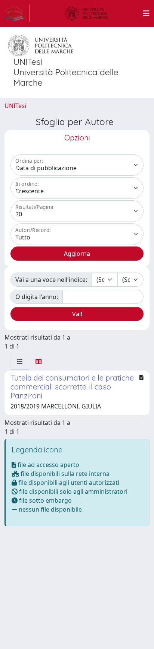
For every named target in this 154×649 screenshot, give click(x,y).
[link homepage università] (86, 13)
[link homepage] (17, 13)
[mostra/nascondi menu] (146, 13)
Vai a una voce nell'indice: (51, 280)
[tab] (19, 361)
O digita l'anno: (36, 297)
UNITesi (15, 106)
